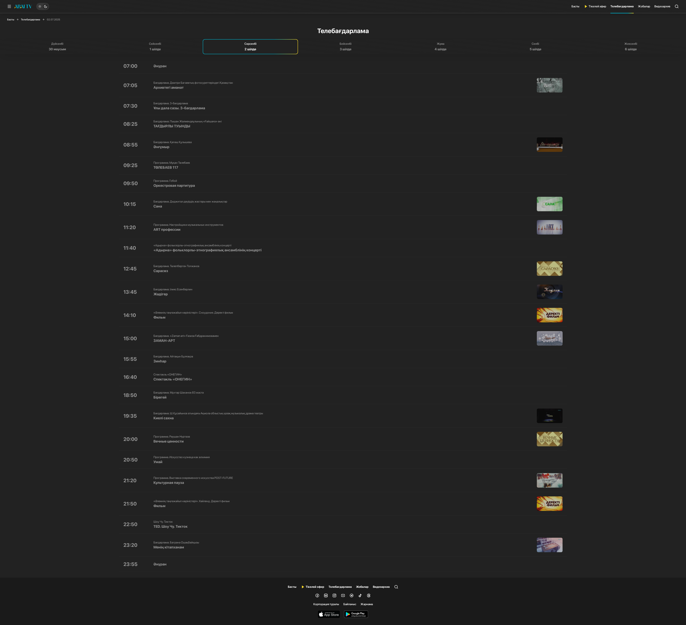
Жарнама (367, 604)
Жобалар (644, 6)
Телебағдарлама (622, 6)
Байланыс (349, 604)
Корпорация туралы (326, 604)
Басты (575, 6)
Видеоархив (662, 6)
